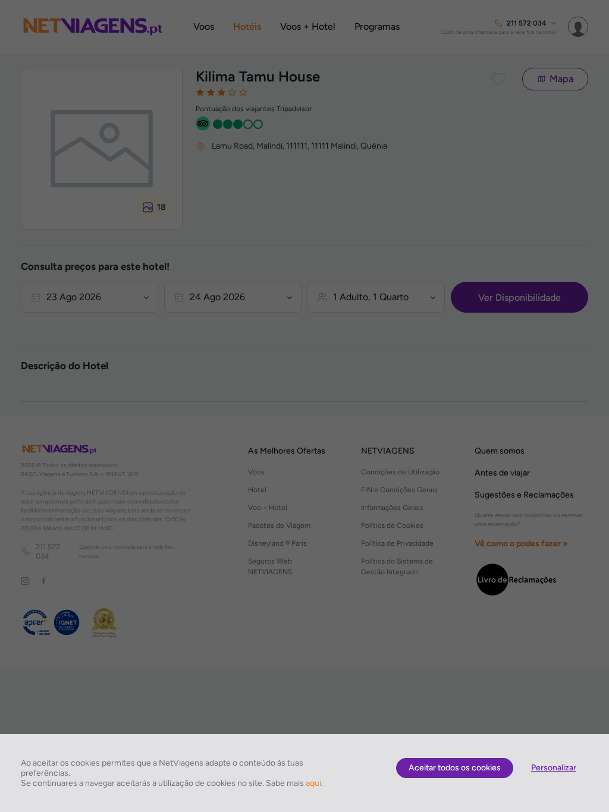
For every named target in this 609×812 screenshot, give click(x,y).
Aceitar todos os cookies (455, 768)
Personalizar (553, 768)
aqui (313, 783)
